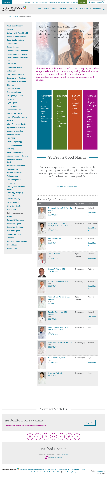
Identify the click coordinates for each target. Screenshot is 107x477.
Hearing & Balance (14, 113)
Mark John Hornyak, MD (57, 358)
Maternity (10, 149)
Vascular (10, 238)
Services (54, 9)
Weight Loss (12, 248)
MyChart (50, 2)
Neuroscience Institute (16, 165)
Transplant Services (15, 227)
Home (9, 17)
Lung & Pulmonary (14, 145)
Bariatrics (11, 29)
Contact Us (65, 454)
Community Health (14, 67)
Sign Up (89, 423)
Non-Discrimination (37, 472)
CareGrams (56, 2)
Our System (7, 2)
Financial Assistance (51, 469)
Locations (97, 9)
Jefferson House (13, 135)
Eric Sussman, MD (55, 238)
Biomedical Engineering (16, 36)
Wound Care (12, 245)
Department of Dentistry (16, 78)
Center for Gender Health (17, 54)
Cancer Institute (13, 47)
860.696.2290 (53, 215)
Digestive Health (13, 89)
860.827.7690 (53, 230)
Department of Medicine (16, 81)
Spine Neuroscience (15, 213)
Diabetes (10, 85)
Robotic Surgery (13, 199)
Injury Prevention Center (16, 124)
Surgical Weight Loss (15, 220)
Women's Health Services (17, 241)
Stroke (9, 216)
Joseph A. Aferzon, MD (56, 269)
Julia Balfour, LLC (100, 471)
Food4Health (12, 106)
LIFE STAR (11, 138)
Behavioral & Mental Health (17, 33)
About (32, 2)
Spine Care (11, 209)
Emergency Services (15, 96)
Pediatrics (11, 183)
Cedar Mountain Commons (17, 51)
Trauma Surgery (13, 231)
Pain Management (14, 180)
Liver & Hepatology (14, 142)
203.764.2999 (53, 271)
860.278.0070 (53, 243)
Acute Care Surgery (15, 26)
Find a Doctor (43, 9)
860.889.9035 (53, 362)
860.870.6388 (53, 334)
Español (27, 2)
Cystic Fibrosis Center (16, 74)
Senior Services (13, 202)
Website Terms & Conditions (52, 472)
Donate (82, 2)
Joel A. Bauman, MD (55, 254)
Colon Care (11, 64)
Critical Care (12, 71)
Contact (75, 2)
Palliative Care (12, 176)
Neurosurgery (12, 169)
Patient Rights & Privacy (79, 469)
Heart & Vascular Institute (17, 117)
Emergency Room (14, 92)
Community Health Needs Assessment (32, 469)
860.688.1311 (53, 304)
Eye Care (10, 99)
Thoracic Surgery (14, 224)
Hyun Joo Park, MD (55, 373)
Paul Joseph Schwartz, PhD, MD (60, 343)
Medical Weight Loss (15, 152)
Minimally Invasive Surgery (17, 156)
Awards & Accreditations (67, 187)
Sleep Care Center (14, 206)
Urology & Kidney (14, 234)
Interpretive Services (55, 457)
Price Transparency (65, 469)
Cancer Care (12, 43)
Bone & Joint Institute (15, 40)
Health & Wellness (83, 9)
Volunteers (69, 2)
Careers (63, 2)
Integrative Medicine (15, 131)
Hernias (10, 120)
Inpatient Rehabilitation (16, 127)
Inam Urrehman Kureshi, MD (58, 281)
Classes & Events (95, 2)
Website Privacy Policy (69, 472)
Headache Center (14, 110)
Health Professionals (41, 2)
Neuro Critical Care (14, 172)
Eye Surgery (12, 103)
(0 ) (102, 2)
